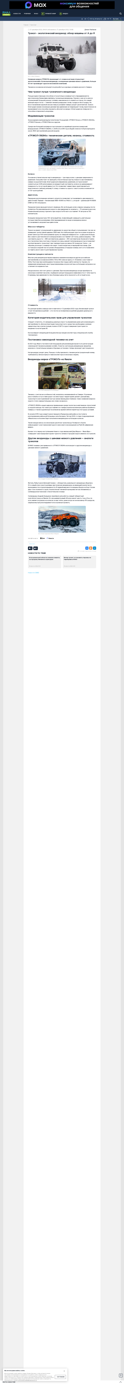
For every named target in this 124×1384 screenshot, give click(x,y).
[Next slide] (89, 290)
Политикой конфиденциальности (27, 1380)
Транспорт (33, 25)
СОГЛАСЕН (61, 1377)
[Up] (121, 1375)
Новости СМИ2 (33, 572)
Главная (26, 25)
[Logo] (6, 14)
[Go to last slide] (34, 290)
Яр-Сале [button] (116, 19)
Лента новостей (8, 1382)
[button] (62, 155)
